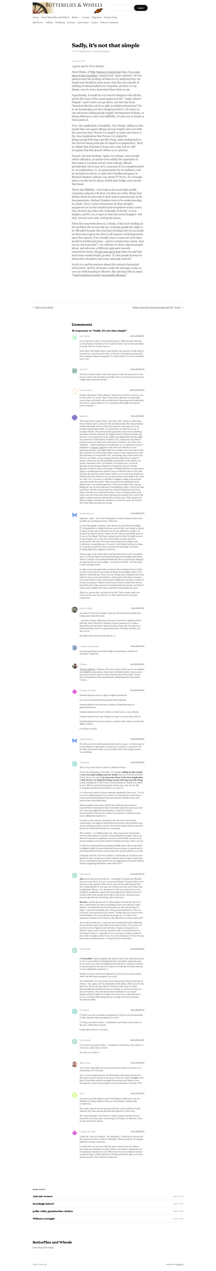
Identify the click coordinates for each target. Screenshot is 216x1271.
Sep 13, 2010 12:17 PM (137, 1093)
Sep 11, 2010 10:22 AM (137, 664)
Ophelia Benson (84, 51)
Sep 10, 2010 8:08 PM (137, 336)
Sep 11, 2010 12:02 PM (137, 948)
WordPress (179, 1264)
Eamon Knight (86, 608)
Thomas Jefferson (87, 669)
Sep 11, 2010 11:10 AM (137, 739)
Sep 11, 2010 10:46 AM (137, 690)
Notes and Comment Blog (101, 51)
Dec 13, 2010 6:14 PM (137, 1131)
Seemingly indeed (43, 1203)
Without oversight (44, 1218)
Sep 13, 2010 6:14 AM (137, 1062)
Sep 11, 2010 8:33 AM (137, 646)
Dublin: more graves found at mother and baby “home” (156, 307)
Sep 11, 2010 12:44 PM (137, 1040)
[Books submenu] (79, 17)
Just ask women (42, 1196)
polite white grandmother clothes (53, 1211)
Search (141, 8)
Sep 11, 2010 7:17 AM (137, 608)
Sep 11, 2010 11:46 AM (137, 874)
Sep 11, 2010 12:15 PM (137, 1010)
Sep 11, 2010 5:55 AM (137, 513)
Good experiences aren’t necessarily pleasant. (99, 275)
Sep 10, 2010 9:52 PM (137, 369)
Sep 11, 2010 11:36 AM (137, 762)
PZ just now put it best (108, 251)
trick (101, 447)
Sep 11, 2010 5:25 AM (137, 416)
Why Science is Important (105, 72)
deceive (95, 447)
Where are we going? (44, 307)
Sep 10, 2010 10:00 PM (137, 390)
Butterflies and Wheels (52, 1242)
